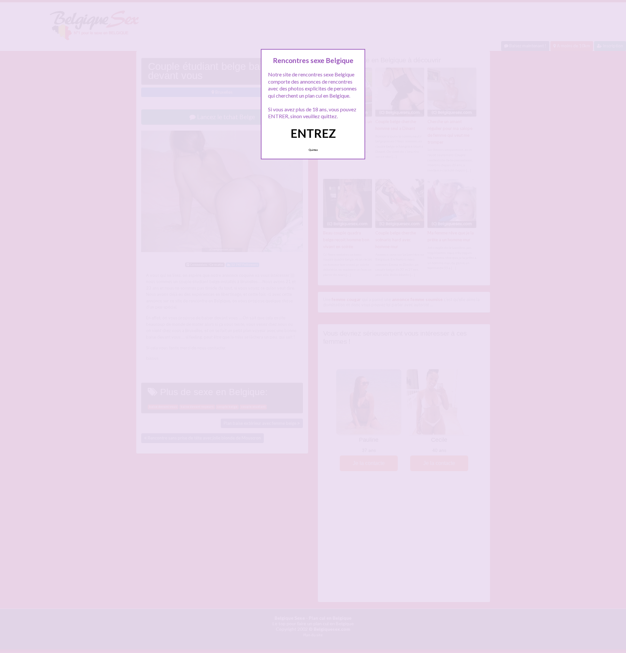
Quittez (313, 149)
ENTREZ (313, 133)
